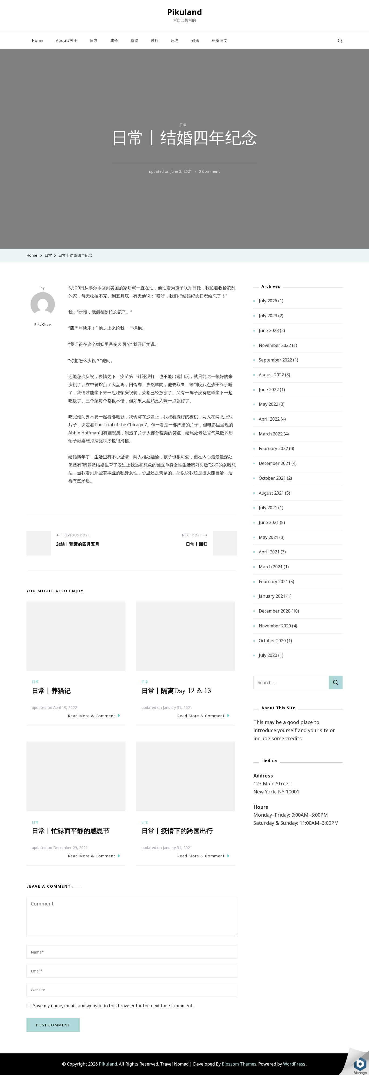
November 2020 (275, 626)
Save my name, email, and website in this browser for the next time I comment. (113, 1006)
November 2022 (275, 345)
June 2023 (269, 330)
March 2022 (271, 434)
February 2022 (273, 448)
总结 (134, 40)
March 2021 (271, 567)
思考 (175, 40)
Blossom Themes (239, 1064)
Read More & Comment (91, 715)
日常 (94, 40)
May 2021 (268, 537)
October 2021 (272, 478)
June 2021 (269, 522)
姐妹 (195, 40)
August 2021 (271, 493)
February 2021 (273, 581)
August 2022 (271, 375)
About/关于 (67, 40)
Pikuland (184, 12)
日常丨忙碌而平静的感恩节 (71, 831)
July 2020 (268, 655)
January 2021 (272, 596)
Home (38, 40)
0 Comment (209, 171)
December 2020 (274, 611)
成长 (114, 40)
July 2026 (268, 301)
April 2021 (269, 552)
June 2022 (269, 390)
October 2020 (272, 641)
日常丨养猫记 (51, 691)
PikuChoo (42, 324)
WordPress (294, 1064)
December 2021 (274, 463)
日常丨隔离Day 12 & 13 (176, 691)
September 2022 (275, 360)
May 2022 (268, 404)
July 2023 (268, 316)
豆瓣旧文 (220, 40)
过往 (155, 40)
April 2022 (269, 419)
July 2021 (268, 508)
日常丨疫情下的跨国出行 (177, 831)
